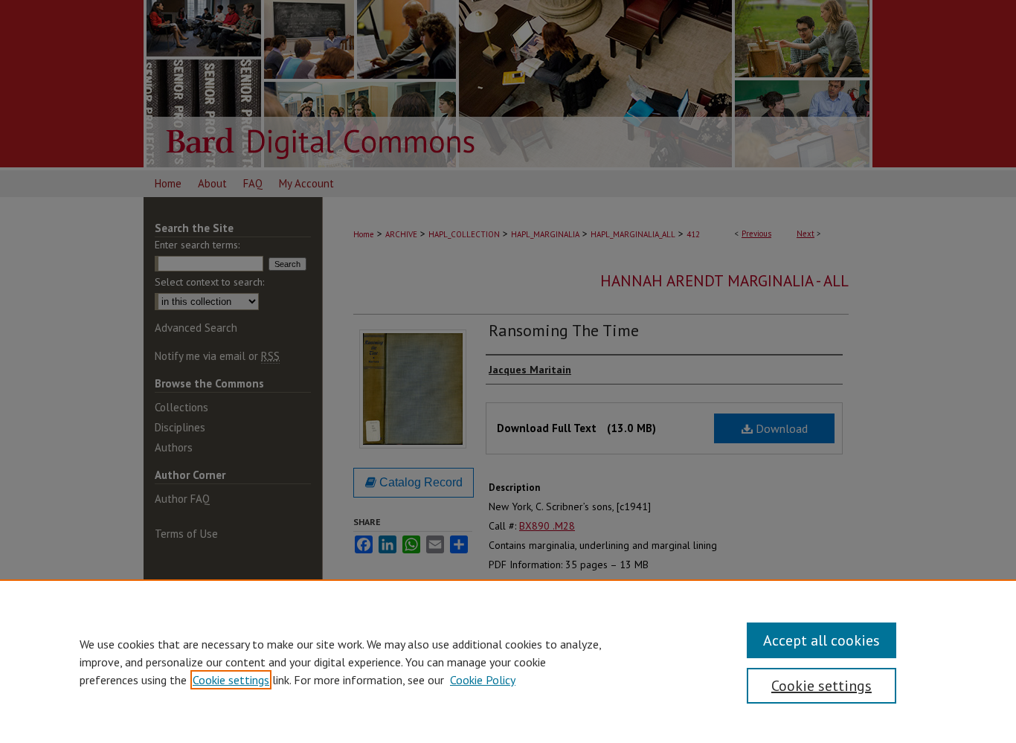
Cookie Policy (482, 679)
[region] (508, 661)
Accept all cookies (821, 640)
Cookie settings (231, 679)
